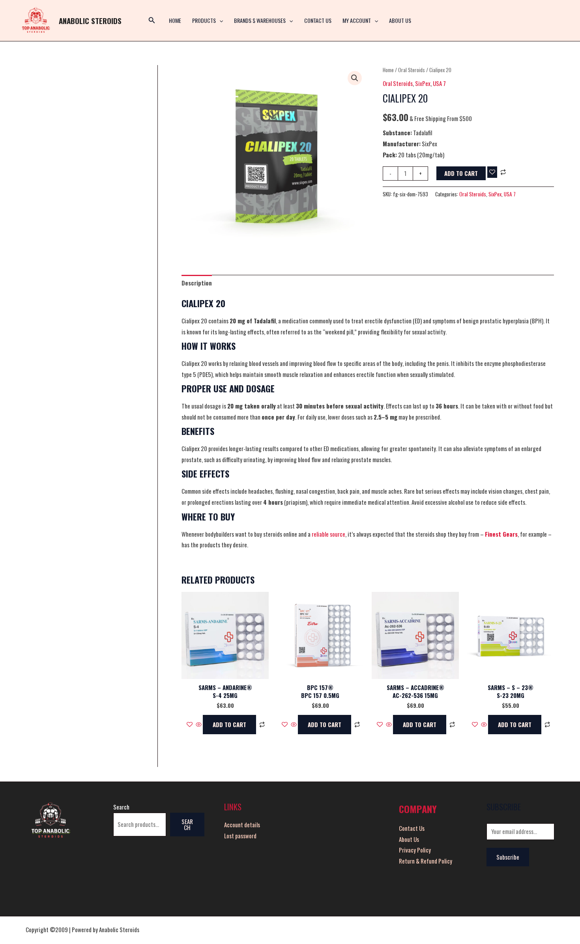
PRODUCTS (204, 20)
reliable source (328, 534)
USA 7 (439, 83)
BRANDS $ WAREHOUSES (260, 20)
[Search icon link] (151, 20)
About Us (400, 20)
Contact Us (317, 20)
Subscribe (507, 857)
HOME (175, 20)
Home (388, 70)
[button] (219, 20)
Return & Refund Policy (425, 860)
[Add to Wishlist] (492, 172)
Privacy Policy (415, 849)
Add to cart (461, 173)
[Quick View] (199, 724)
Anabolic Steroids (90, 20)
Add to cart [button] (229, 724)
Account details (242, 824)
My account (356, 20)
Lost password (240, 835)
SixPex (422, 83)
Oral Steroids (411, 70)
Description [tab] (196, 282)
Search (121, 806)
